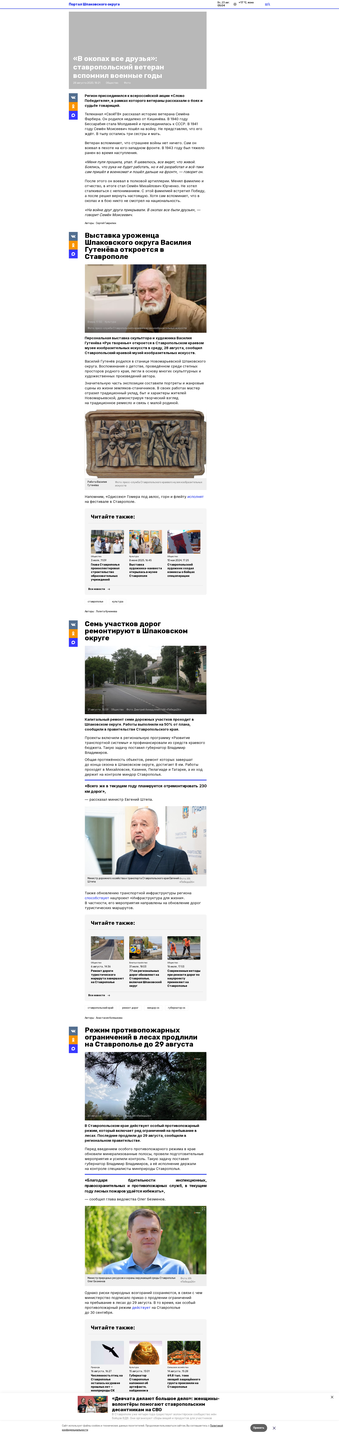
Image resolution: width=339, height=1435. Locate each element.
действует (141, 1307)
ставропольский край (100, 1007)
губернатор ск (176, 1007)
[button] (93, 1404)
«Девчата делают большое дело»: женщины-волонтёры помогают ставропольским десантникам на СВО (165, 1404)
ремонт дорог (130, 1007)
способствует (97, 898)
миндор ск (153, 1007)
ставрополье (95, 601)
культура (117, 601)
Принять (258, 1427)
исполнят (195, 497)
